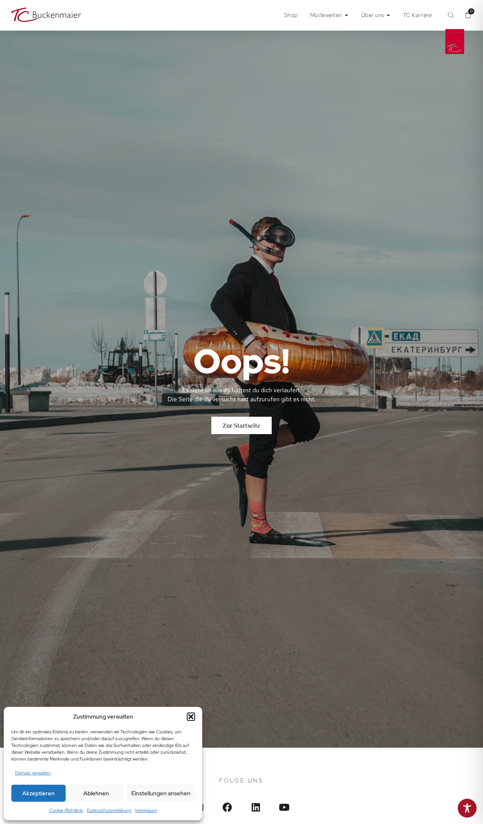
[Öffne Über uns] (388, 15)
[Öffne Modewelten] (346, 15)
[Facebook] (227, 807)
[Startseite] (46, 16)
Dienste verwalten (33, 773)
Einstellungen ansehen (161, 793)
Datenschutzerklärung (109, 810)
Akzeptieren (38, 793)
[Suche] (451, 15)
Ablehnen (96, 793)
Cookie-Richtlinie (66, 810)
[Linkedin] (255, 807)
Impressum (146, 810)
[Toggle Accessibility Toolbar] (467, 808)
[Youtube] (284, 807)
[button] (191, 716)
